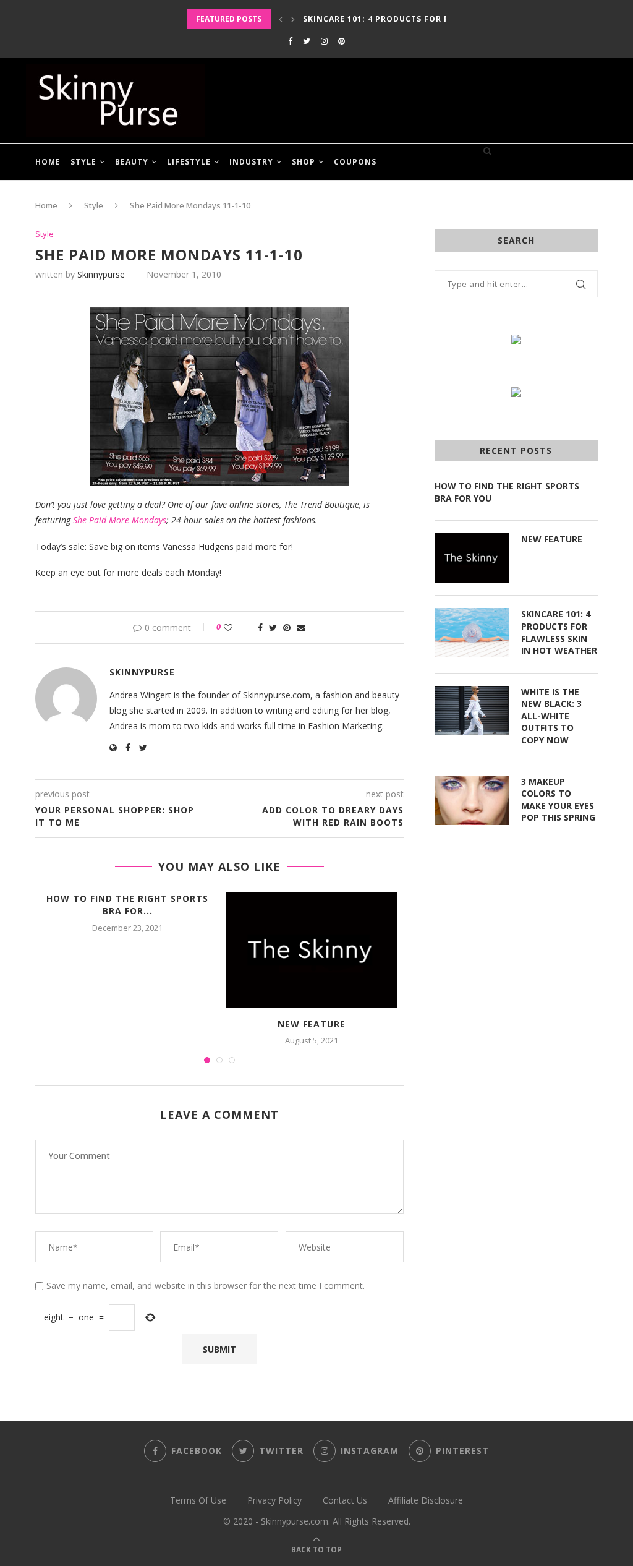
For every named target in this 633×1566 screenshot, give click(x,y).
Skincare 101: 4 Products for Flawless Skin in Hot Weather (559, 632)
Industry (251, 161)
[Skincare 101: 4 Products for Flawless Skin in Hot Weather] (472, 632)
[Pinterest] (341, 40)
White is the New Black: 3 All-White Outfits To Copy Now (551, 716)
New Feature (312, 1024)
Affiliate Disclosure (425, 1500)
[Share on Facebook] (260, 627)
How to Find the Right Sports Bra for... (127, 904)
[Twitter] (306, 40)
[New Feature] (311, 949)
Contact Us (345, 1500)
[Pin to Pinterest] (287, 627)
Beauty (131, 161)
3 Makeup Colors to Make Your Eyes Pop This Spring (558, 800)
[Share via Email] (301, 627)
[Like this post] (236, 627)
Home (48, 161)
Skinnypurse (101, 274)
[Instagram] (324, 40)
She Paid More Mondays (119, 520)
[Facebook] (290, 40)
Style (83, 161)
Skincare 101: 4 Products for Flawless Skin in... (417, 19)
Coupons (355, 161)
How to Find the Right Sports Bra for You (507, 492)
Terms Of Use (198, 1500)
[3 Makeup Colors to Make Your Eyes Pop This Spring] (472, 800)
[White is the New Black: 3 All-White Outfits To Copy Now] (472, 710)
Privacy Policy (274, 1500)
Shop (303, 161)
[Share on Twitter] (273, 627)
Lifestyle (189, 161)
